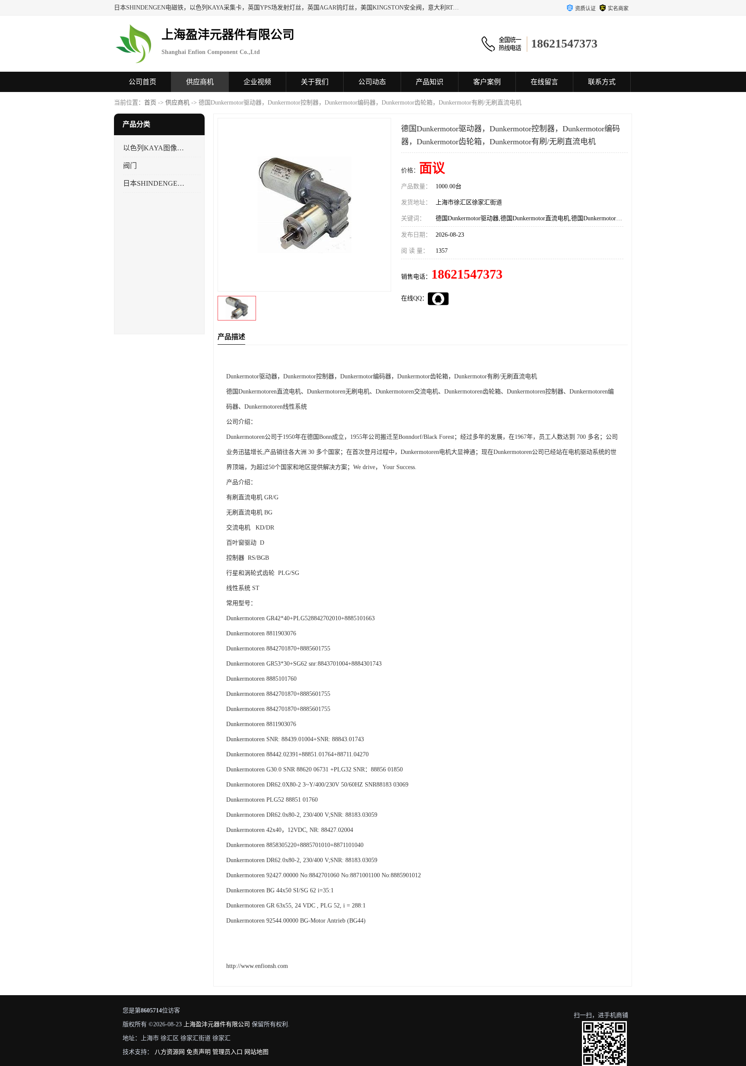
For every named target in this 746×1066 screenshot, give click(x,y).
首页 (150, 102)
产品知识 (429, 82)
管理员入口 (227, 1052)
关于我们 (315, 82)
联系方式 (602, 82)
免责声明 (198, 1052)
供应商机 (200, 82)
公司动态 (372, 82)
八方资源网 (170, 1052)
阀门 (130, 165)
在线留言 (544, 82)
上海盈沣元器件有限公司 (216, 1024)
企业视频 (257, 82)
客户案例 (487, 82)
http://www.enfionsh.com (257, 966)
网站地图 (256, 1052)
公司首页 (142, 82)
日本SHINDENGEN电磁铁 (154, 183)
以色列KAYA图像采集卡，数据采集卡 (154, 148)
